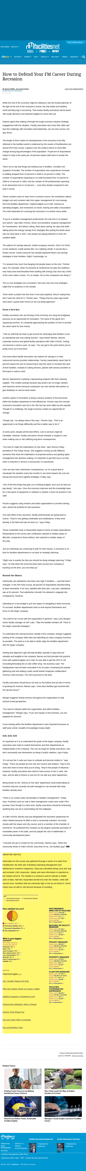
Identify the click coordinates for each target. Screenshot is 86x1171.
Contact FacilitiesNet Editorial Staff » (71, 1053)
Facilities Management (74, 89)
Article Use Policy (77, 1056)
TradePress (14, 1164)
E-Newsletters (43, 1144)
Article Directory (21, 1148)
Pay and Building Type (13, 1027)
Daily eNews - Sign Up (9, 47)
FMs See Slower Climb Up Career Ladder (21, 989)
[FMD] (43, 52)
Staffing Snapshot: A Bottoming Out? (19, 997)
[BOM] (30, 52)
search (84, 57)
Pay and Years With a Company (17, 1020)
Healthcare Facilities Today (10, 1158)
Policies (17, 1146)
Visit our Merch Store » (75, 42)
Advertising (5, 1144)
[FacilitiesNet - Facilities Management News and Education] (43, 45)
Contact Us (19, 1144)
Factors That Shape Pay (13, 1012)
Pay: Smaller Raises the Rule (16, 981)
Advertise (41, 1146)
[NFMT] (55, 52)
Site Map (4, 1151)
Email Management (6, 1147)
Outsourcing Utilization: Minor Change (20, 1004)
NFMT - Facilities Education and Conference (34, 1158)
